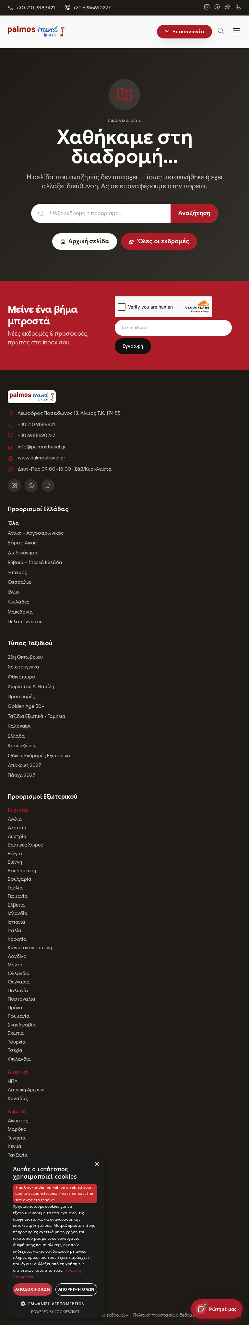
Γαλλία (15, 888)
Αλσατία (17, 828)
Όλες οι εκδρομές (163, 241)
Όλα (13, 523)
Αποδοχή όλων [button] (32, 1289)
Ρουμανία (19, 1016)
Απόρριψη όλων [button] (76, 1289)
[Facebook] (217, 8)
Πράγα (15, 1008)
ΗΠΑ (13, 1081)
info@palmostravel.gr (42, 447)
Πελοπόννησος (25, 622)
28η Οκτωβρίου (25, 657)
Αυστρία (17, 836)
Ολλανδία (19, 973)
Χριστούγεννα (23, 667)
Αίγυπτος (18, 1121)
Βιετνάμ (16, 1220)
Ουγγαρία (19, 982)
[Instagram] (207, 8)
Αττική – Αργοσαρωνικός (36, 533)
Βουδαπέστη (22, 871)
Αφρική (17, 1111)
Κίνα (13, 1186)
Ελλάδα (16, 736)
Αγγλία (15, 819)
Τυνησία (17, 1138)
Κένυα (14, 1146)
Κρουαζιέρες (22, 746)
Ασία (14, 1168)
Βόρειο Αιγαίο (23, 543)
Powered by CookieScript (55, 1311)
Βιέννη (15, 862)
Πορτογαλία (21, 999)
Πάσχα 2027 (21, 775)
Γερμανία (18, 896)
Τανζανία (18, 1155)
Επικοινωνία (188, 32)
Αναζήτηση (194, 213)
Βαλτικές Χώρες (25, 845)
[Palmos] (36, 31)
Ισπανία (16, 922)
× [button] (96, 1164)
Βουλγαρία (19, 879)
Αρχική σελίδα (88, 241)
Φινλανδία (19, 1059)
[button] (55, 1304)
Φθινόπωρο (21, 677)
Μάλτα (15, 965)
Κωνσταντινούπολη (30, 948)
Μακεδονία (20, 612)
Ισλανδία (18, 913)
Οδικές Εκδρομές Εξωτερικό (39, 756)
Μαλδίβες (19, 1246)
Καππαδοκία (22, 1237)
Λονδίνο (17, 956)
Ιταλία (14, 930)
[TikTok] (227, 8)
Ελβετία (16, 905)
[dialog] (55, 1238)
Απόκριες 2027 (24, 765)
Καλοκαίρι (19, 726)
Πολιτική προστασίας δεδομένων (168, 1315)
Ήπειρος (17, 572)
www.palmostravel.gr (41, 458)
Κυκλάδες (18, 602)
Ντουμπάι (18, 1177)
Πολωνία (18, 991)
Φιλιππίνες (20, 1263)
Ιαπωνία (17, 1194)
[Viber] (238, 8)
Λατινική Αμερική (26, 1090)
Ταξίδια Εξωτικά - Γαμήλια (36, 716)
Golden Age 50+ (26, 706)
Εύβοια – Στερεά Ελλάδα (35, 562)
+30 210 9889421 (36, 424)
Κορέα (15, 1203)
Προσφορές (21, 696)
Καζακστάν (20, 1271)
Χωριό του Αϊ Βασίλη (31, 686)
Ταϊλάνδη (18, 1254)
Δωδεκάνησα (23, 553)
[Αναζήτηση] (221, 32)
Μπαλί (15, 1212)
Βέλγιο (15, 854)
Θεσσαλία (19, 582)
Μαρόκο (17, 1129)
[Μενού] (237, 32)
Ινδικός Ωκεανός (26, 1229)
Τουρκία (17, 1042)
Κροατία (17, 939)
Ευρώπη (18, 810)
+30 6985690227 (92, 8)
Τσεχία (15, 1050)
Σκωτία (16, 1033)
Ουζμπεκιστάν (24, 1280)
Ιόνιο (13, 592)
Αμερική (18, 1072)
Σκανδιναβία (22, 1025)
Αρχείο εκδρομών (109, 1315)
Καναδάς (18, 1098)
